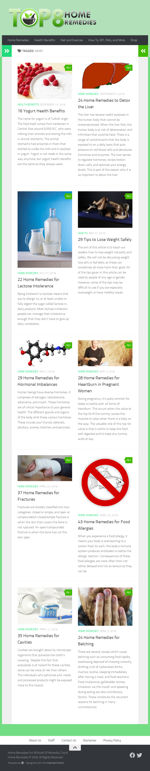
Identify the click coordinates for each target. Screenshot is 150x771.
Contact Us (69, 740)
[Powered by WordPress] (22, 763)
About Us (35, 740)
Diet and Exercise (72, 40)
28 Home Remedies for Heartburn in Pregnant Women (99, 384)
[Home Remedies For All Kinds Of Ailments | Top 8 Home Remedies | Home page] (53, 17)
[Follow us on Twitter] (139, 755)
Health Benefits (44, 40)
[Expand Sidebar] (7, 51)
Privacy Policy (112, 740)
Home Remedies (18, 40)
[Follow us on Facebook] (132, 755)
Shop (133, 40)
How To (83, 233)
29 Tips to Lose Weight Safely (105, 239)
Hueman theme (55, 762)
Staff (51, 740)
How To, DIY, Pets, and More (106, 40)
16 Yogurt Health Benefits (41, 111)
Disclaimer (89, 740)
